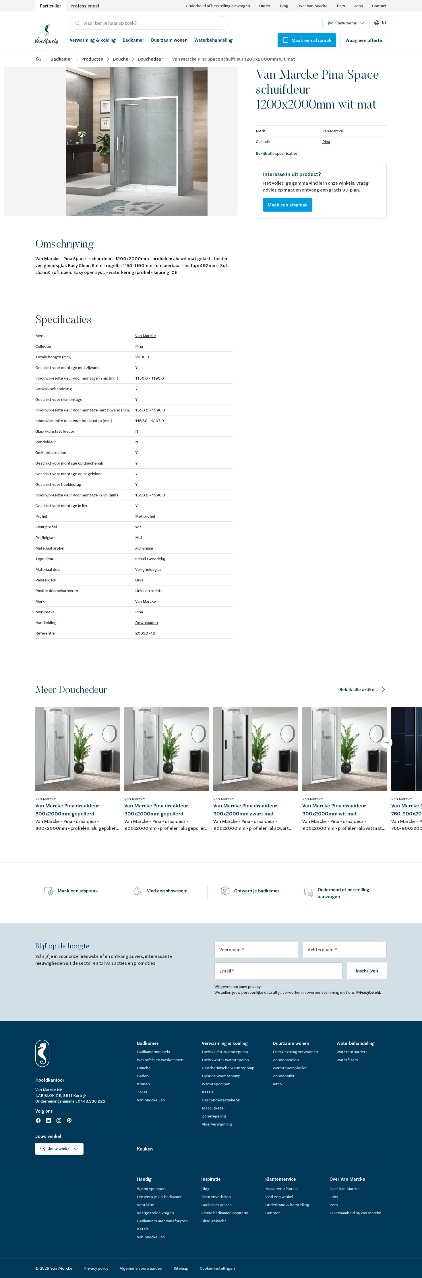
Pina (326, 141)
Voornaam (230, 949)
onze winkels (341, 183)
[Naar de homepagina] (46, 33)
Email (225, 971)
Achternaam (321, 949)
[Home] (38, 58)
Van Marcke (332, 131)
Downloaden (146, 622)
